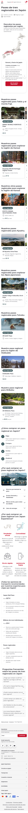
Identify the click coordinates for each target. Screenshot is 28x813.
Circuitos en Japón (6, 768)
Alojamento (4, 781)
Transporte (11, 722)
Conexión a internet (6, 777)
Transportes (4, 773)
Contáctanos (9, 802)
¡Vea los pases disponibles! (14, 84)
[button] (3, 76)
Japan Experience (5, 764)
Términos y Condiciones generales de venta (14, 804)
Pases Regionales (7, 121)
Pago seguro (21, 809)
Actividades (4, 786)
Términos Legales (17, 802)
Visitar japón (4, 790)
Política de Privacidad (11, 807)
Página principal (4, 722)
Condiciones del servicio (10, 809)
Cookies (20, 807)
